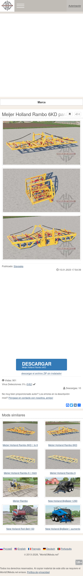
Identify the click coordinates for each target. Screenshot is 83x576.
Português (66, 548)
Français (36, 548)
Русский (7, 548)
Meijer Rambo (20, 500)
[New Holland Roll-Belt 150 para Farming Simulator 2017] (20, 515)
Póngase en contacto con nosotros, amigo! (30, 397)
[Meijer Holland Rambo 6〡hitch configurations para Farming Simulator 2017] (20, 459)
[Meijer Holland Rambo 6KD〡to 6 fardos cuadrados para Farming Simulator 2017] (20, 431)
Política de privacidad (38, 572)
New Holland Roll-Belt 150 (20, 528)
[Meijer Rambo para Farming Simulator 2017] (20, 487)
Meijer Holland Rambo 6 (63, 472)
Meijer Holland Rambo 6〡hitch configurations (20, 473)
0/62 (29, 384)
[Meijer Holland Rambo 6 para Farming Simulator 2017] (62, 459)
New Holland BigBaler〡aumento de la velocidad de (62, 529)
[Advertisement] (41, 55)
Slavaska (18, 266)
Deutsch (50, 548)
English (22, 548)
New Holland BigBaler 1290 (62, 500)
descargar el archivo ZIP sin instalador (41, 373)
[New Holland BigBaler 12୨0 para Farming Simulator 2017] (62, 487)
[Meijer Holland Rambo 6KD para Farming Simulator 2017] (41, 143)
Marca (42, 102)
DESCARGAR (36, 364)
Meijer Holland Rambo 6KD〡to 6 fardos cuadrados (20, 445)
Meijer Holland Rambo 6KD (62, 445)
